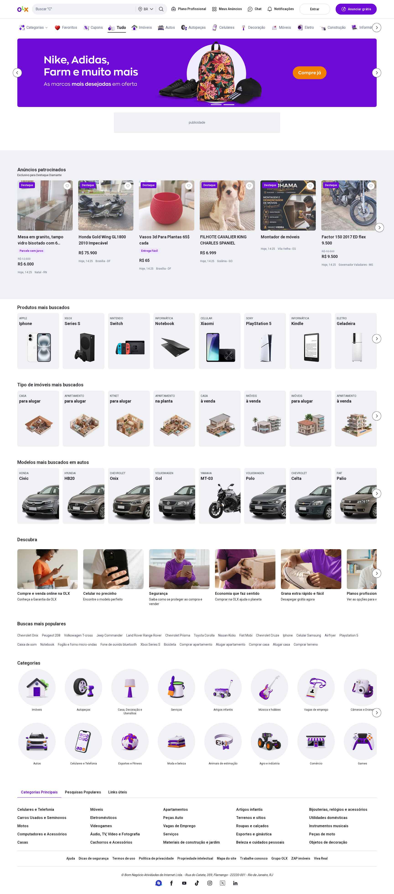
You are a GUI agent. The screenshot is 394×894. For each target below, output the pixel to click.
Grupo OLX (279, 858)
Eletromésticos (103, 818)
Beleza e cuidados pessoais (260, 842)
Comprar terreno (306, 644)
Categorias (35, 27)
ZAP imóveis (300, 858)
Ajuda (70, 858)
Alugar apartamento (230, 644)
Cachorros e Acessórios (111, 842)
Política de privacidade (156, 858)
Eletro (309, 27)
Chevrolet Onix (27, 635)
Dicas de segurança (94, 858)
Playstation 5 (349, 635)
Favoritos (69, 27)
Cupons (97, 27)
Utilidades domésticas (328, 818)
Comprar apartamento (196, 644)
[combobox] (99, 9)
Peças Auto (173, 818)
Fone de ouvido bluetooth (119, 644)
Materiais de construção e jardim (191, 842)
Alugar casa (281, 644)
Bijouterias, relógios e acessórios (338, 809)
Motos (23, 826)
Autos (170, 27)
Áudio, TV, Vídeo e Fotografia (115, 834)
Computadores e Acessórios (42, 834)
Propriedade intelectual (195, 858)
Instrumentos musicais (328, 826)
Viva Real (321, 858)
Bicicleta (170, 644)
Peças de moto (322, 834)
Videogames (101, 826)
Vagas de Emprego (179, 826)
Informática (368, 27)
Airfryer (330, 635)
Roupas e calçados (252, 826)
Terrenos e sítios (251, 818)
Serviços (171, 834)
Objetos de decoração (328, 842)
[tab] (39, 792)
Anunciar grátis (359, 9)
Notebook (47, 644)
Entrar (314, 9)
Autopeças (197, 27)
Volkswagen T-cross (78, 635)
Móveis (285, 27)
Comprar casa (259, 644)
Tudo (121, 27)
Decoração (256, 27)
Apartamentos (175, 809)
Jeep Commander (109, 635)
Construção (337, 27)
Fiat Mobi (245, 635)
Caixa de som (27, 644)
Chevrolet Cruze (267, 635)
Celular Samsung (308, 635)
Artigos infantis (249, 809)
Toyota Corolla (204, 635)
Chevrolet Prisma (177, 635)
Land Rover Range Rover (144, 635)
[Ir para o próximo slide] (379, 227)
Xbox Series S (150, 644)
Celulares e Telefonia (35, 809)
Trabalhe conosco (254, 858)
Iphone (288, 635)
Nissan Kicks (227, 635)
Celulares (226, 27)
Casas (22, 842)
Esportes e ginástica (254, 834)
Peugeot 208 (51, 635)
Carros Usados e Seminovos (41, 818)
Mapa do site (226, 858)
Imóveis (145, 27)
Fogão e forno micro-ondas (77, 644)
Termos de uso (123, 858)
